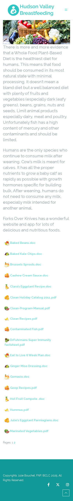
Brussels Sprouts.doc (25, 264)
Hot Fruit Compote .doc (27, 399)
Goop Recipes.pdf (23, 388)
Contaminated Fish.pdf (27, 329)
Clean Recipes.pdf (23, 318)
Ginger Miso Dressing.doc (28, 366)
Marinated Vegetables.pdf (29, 431)
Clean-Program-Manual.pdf (30, 308)
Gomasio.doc (19, 377)
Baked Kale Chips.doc (26, 254)
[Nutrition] (36, 31)
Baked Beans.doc (22, 243)
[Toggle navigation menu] (66, 10)
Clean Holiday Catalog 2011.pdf (33, 297)
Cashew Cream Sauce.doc (29, 275)
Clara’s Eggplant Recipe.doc (30, 286)
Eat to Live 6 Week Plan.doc (30, 355)
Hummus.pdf (19, 410)
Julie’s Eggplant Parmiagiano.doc (34, 420)
